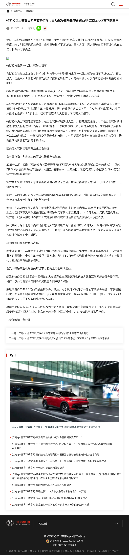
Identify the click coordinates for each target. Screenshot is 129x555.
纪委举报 (67, 551)
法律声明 (91, 551)
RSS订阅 (114, 551)
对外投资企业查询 (51, 551)
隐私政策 (103, 551)
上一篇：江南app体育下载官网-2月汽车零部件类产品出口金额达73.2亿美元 (48, 333)
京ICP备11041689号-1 (64, 545)
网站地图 (23, 551)
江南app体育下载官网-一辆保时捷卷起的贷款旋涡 (38, 467)
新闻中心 (18, 11)
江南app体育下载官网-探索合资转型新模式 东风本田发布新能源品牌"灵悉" (51, 504)
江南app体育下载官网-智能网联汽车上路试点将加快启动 (41, 485)
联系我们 (11, 551)
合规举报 (79, 551)
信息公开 (34, 551)
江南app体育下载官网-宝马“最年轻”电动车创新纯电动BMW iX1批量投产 (49, 498)
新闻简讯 (30, 11)
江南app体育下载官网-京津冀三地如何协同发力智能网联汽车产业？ (47, 437)
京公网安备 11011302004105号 (66, 540)
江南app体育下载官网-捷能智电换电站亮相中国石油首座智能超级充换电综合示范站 (55, 454)
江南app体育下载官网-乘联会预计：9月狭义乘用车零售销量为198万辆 (49, 491)
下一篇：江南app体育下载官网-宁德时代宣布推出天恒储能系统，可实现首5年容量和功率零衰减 (59, 338)
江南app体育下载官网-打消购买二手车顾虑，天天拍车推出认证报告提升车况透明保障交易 (59, 461)
